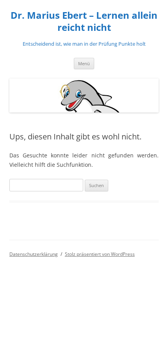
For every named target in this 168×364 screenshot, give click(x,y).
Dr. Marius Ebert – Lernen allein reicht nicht (84, 21)
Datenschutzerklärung (33, 254)
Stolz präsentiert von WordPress (100, 254)
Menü (84, 63)
